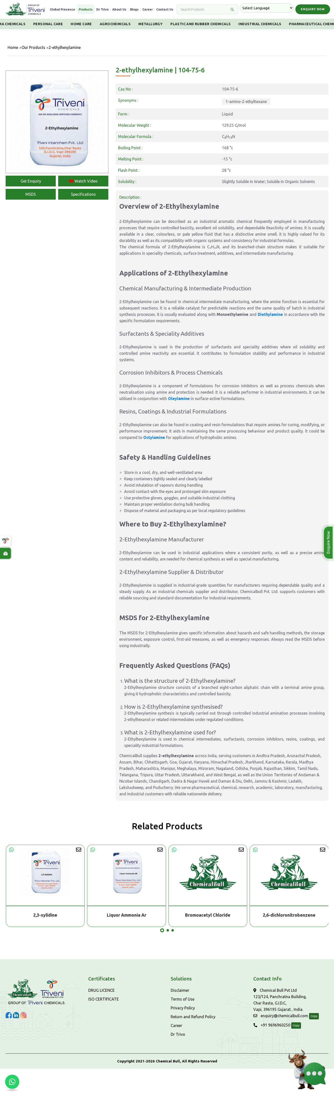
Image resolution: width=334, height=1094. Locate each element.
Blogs (134, 9)
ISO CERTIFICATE (103, 999)
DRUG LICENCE (101, 990)
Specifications (83, 194)
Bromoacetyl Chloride (207, 914)
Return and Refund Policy (193, 1016)
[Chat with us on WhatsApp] (12, 1081)
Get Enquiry (31, 181)
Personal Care (48, 24)
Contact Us (164, 9)
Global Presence (62, 9)
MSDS (30, 194)
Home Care (81, 24)
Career (147, 9)
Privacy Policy (183, 1008)
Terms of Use (182, 999)
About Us (119, 9)
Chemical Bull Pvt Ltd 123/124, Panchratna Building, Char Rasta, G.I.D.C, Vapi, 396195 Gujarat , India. (280, 1000)
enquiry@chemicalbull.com (284, 1016)
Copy (314, 1016)
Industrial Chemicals (259, 24)
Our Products (33, 47)
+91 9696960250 (275, 1025)
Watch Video (86, 181)
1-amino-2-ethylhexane (246, 101)
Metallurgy (150, 24)
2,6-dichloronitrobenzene (289, 914)
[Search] (232, 9)
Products (86, 9)
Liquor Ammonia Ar (126, 914)
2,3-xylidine (45, 914)
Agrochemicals (115, 24)
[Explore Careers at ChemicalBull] (5, 553)
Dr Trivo (102, 9)
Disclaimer (180, 990)
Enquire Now (328, 542)
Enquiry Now (313, 9)
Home (13, 47)
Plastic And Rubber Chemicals (200, 24)
